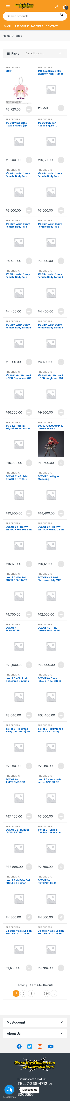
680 (46, 993)
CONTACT (52, 26)
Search (61, 16)
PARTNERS (37, 26)
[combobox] (29, 16)
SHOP (7, 26)
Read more (28, 109)
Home (6, 35)
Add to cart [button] (60, 463)
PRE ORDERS (22, 26)
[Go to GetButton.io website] (9, 1097)
